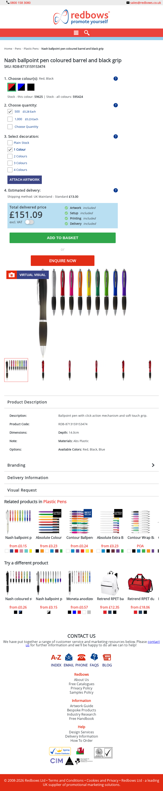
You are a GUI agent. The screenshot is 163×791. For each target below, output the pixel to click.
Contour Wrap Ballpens (141, 537)
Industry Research (81, 714)
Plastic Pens (55, 501)
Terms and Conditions (66, 780)
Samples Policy (81, 692)
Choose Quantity (26, 127)
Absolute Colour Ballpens (49, 537)
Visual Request (22, 490)
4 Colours (20, 170)
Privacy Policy (81, 688)
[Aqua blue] (26, 551)
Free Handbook (81, 718)
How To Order (81, 740)
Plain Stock (21, 143)
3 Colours (20, 163)
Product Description (27, 401)
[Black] (31, 87)
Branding (16, 465)
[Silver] (89, 612)
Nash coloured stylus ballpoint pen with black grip (18, 599)
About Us (81, 679)
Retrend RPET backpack (110, 599)
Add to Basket (62, 238)
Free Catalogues (81, 684)
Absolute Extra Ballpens (110, 537)
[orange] (42, 551)
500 (25, 111)
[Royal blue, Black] (20, 612)
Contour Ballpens (79, 537)
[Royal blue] (11, 551)
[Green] (61, 551)
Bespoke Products (81, 710)
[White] (6, 551)
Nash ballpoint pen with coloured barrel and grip (18, 537)
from (18, 546)
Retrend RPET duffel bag (141, 599)
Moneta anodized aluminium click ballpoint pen (79, 599)
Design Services (81, 732)
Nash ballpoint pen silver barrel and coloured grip (49, 599)
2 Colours (20, 156)
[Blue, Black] (21, 87)
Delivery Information (27, 477)
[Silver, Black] (49, 612)
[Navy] (110, 612)
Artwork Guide (81, 706)
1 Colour (20, 149)
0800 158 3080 (20, 3)
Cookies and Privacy (102, 780)
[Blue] (52, 551)
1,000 (26, 119)
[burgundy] (57, 551)
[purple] (77, 551)
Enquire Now (62, 260)
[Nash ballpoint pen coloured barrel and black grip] (82, 313)
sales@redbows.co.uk (145, 3)
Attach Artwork (25, 179)
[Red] (16, 551)
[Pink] (21, 551)
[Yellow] (31, 551)
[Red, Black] (11, 87)
